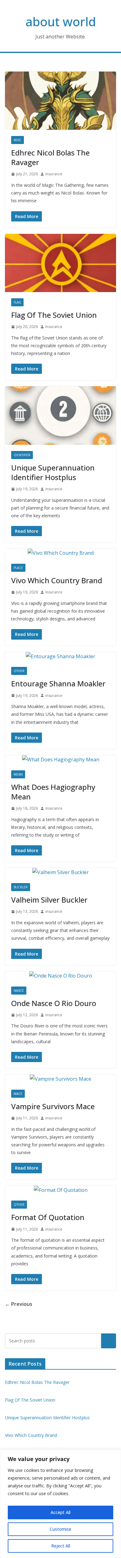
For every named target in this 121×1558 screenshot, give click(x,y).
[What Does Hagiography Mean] (60, 759)
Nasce (19, 990)
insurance (53, 174)
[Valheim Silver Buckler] (60, 872)
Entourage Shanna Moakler (58, 683)
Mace (18, 1094)
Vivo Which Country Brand (56, 580)
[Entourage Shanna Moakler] (60, 656)
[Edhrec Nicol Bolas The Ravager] (60, 101)
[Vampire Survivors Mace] (60, 1078)
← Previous (18, 1304)
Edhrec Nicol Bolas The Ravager (50, 157)
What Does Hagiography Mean (53, 792)
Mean (18, 774)
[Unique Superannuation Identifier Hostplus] (60, 415)
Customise (60, 1529)
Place (18, 568)
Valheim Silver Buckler (49, 900)
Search (108, 1340)
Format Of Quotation (47, 1217)
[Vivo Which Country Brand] (60, 553)
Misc (17, 140)
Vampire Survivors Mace (53, 1106)
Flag (17, 302)
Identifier (22, 455)
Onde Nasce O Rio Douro (53, 1003)
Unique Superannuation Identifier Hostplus (53, 472)
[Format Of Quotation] (60, 1190)
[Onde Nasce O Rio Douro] (60, 975)
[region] (60, 1504)
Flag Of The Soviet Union (54, 315)
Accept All (60, 1512)
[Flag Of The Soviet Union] (60, 263)
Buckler (21, 887)
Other (19, 671)
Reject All (60, 1546)
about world (60, 21)
